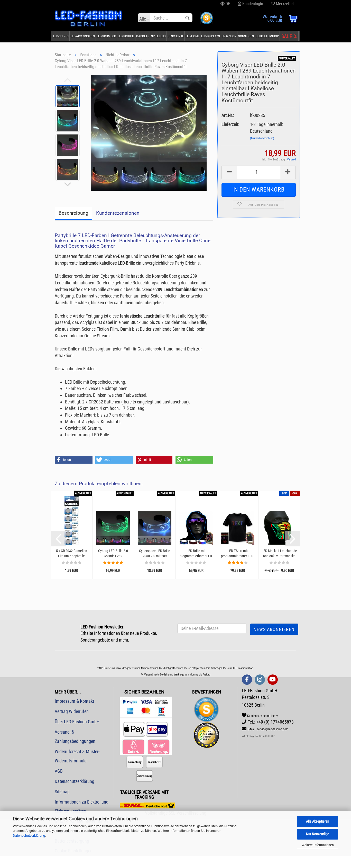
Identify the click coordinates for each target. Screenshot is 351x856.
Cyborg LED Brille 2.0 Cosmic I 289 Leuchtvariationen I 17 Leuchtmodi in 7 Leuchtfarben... (113, 553)
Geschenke (176, 36)
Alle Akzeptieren (317, 821)
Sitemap (62, 791)
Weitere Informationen (318, 845)
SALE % (289, 36)
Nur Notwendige (317, 834)
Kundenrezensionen (118, 213)
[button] (74, 460)
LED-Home (192, 36)
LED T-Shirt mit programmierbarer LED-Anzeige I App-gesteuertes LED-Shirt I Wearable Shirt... (237, 553)
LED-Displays (210, 36)
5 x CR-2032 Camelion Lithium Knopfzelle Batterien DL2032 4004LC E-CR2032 (71, 553)
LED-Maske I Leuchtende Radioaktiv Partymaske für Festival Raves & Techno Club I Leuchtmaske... (279, 553)
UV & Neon (229, 36)
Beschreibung (73, 213)
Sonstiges (246, 36)
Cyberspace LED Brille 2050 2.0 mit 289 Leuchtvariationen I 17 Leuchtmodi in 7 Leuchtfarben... (155, 553)
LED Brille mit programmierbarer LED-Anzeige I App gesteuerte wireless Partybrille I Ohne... (196, 553)
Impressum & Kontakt (74, 701)
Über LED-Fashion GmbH (77, 721)
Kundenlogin (252, 3)
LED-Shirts (61, 36)
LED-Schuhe (126, 36)
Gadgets (142, 36)
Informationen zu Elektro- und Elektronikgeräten (81, 806)
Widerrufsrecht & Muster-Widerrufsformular (77, 756)
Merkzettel (284, 3)
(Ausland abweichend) (262, 138)
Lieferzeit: (230, 124)
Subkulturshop (267, 36)
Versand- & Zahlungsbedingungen (75, 736)
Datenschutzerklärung (29, 835)
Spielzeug (158, 36)
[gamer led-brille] (149, 132)
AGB (59, 771)
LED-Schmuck (106, 36)
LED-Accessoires (82, 36)
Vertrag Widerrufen (72, 711)
